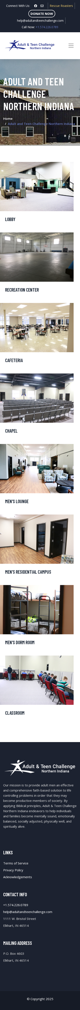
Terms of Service (15, 863)
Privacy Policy (13, 870)
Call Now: (40, 27)
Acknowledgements (17, 877)
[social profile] (35, 6)
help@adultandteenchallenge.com (40, 20)
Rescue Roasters (61, 6)
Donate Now (42, 13)
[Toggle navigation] (71, 46)
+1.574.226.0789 (15, 905)
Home (8, 118)
